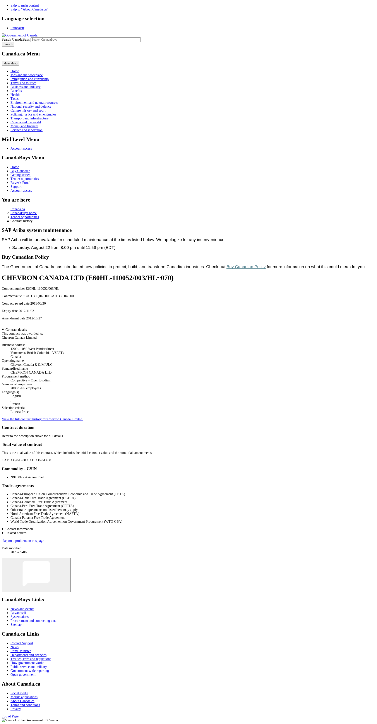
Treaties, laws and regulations (30, 659)
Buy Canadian (20, 171)
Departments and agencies (28, 655)
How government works (27, 663)
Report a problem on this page (23, 541)
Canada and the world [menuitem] (25, 122)
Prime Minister (20, 651)
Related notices (15, 533)
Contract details (16, 329)
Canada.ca (17, 209)
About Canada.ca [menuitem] (22, 701)
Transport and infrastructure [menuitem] (29, 118)
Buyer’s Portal (20, 182)
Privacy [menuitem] (15, 709)
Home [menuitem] (14, 71)
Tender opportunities (24, 179)
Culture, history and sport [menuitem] (27, 110)
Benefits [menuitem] (16, 91)
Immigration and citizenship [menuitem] (29, 79)
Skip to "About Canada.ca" (29, 9)
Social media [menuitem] (19, 693)
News (14, 647)
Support (15, 186)
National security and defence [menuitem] (30, 106)
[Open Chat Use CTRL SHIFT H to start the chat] (36, 575)
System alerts (19, 617)
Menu (10, 63)
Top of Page (10, 716)
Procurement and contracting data (33, 620)
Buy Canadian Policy (246, 266)
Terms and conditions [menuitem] (25, 705)
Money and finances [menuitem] (24, 126)
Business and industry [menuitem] (25, 87)
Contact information (19, 529)
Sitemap (16, 624)
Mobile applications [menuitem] (24, 697)
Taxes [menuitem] (14, 98)
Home (14, 167)
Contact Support (21, 643)
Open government (22, 674)
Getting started (20, 175)
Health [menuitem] (15, 95)
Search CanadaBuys (16, 39)
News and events (22, 609)
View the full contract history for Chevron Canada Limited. (42, 419)
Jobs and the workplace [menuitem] (26, 75)
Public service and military (28, 667)
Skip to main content (24, 5)
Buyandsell (18, 613)
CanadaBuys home (23, 213)
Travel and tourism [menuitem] (23, 83)
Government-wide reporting (29, 670)
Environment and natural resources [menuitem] (34, 102)
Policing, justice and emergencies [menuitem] (33, 114)
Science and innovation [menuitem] (26, 130)
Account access (21, 148)
